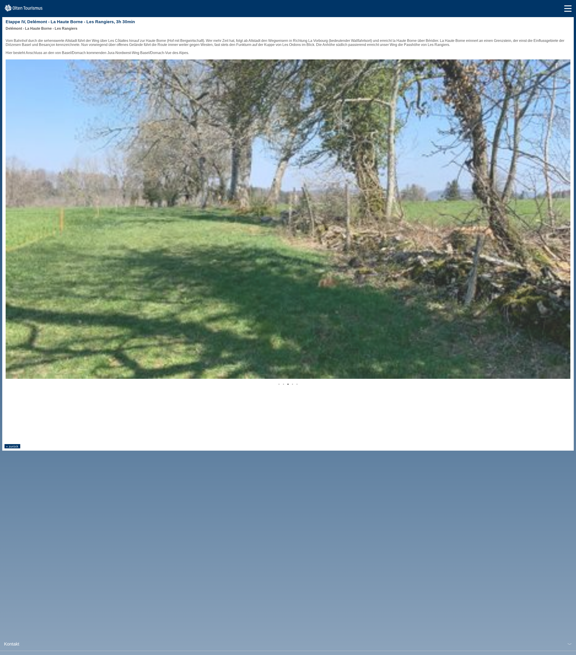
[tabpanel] (288, 219)
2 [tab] (283, 384)
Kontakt (11, 643)
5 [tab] (297, 384)
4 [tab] (292, 384)
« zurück (12, 446)
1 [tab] (279, 384)
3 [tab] (288, 384)
